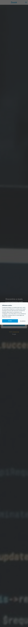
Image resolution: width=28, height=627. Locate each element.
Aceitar (10, 320)
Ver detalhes (22, 321)
